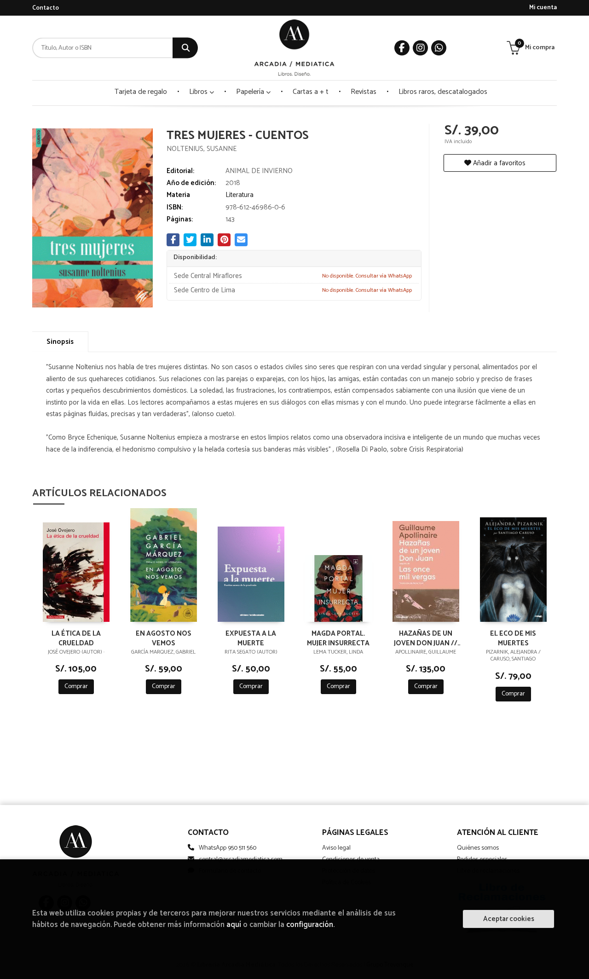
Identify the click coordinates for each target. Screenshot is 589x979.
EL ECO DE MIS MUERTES (513, 638)
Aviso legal (336, 848)
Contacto (45, 8)
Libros (199, 92)
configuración (309, 925)
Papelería (251, 92)
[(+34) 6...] (438, 48)
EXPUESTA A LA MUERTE (250, 638)
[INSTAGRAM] (420, 48)
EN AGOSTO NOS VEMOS (163, 638)
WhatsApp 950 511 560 (227, 848)
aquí (233, 925)
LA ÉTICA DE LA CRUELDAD (76, 638)
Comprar (76, 686)
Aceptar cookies (508, 919)
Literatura (239, 195)
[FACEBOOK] (402, 48)
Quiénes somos (478, 848)
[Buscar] (185, 48)
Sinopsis (60, 342)
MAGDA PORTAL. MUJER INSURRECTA (338, 638)
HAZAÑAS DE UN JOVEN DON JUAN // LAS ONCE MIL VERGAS (425, 638)
